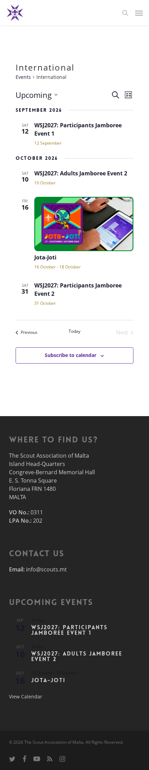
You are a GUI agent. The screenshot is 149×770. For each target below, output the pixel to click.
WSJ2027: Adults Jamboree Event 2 (80, 173)
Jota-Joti (45, 257)
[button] (139, 12)
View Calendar (25, 696)
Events (23, 77)
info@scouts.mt (46, 569)
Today (74, 331)
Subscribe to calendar (70, 355)
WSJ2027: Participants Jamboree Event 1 (69, 630)
